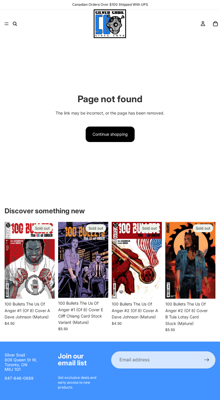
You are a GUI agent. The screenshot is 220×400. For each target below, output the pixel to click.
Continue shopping (110, 134)
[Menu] (6, 23)
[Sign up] (207, 360)
